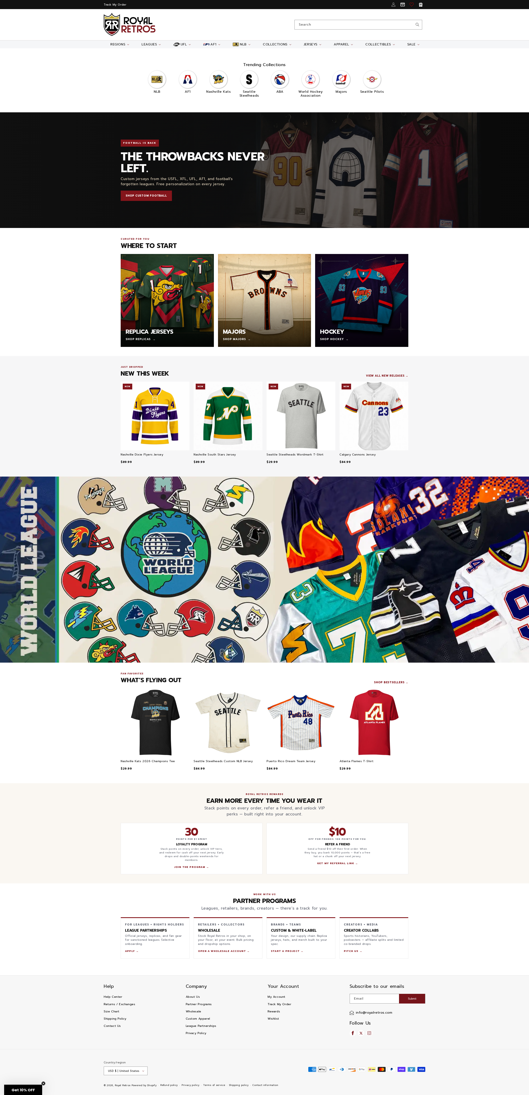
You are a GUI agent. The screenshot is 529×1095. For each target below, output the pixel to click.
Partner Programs (199, 1004)
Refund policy (169, 1085)
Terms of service (214, 1085)
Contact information (265, 1085)
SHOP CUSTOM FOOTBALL (146, 196)
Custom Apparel (198, 1019)
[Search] (417, 24)
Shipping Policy (115, 1019)
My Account (276, 997)
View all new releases (385, 376)
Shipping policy (239, 1085)
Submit (412, 998)
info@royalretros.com (374, 1012)
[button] (119, 44)
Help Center (113, 997)
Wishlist (273, 1019)
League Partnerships (201, 1026)
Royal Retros (123, 1085)
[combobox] (358, 24)
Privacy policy (190, 1085)
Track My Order (115, 5)
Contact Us (112, 1026)
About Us (193, 997)
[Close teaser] (43, 1083)
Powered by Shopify (144, 1085)
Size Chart (111, 1011)
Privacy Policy (196, 1033)
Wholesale (193, 1011)
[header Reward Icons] (420, 4)
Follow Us (360, 1023)
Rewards (274, 1011)
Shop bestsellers (389, 682)
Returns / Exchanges (119, 1004)
